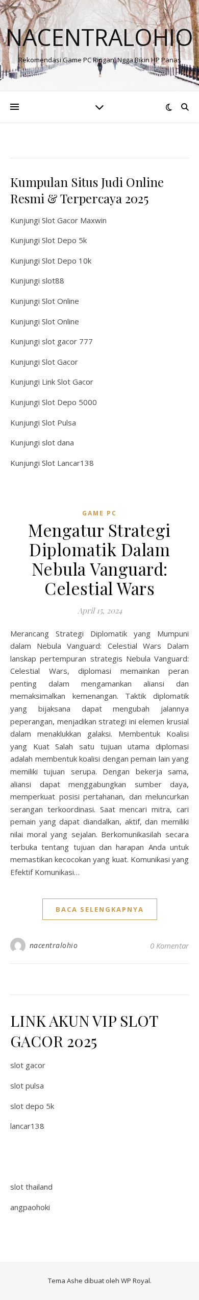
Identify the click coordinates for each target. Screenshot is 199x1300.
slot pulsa (27, 1085)
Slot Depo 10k (66, 260)
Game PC (99, 513)
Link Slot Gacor (67, 381)
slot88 (53, 280)
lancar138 (27, 1126)
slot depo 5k (32, 1106)
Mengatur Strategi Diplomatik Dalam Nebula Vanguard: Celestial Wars (99, 558)
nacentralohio (54, 945)
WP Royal (135, 1280)
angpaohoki (30, 1207)
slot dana (58, 442)
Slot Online (60, 301)
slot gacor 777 (67, 341)
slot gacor (27, 1065)
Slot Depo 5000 (69, 402)
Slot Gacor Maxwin (74, 220)
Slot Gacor (60, 362)
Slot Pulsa (59, 422)
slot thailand (31, 1186)
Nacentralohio (99, 37)
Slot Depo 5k (64, 240)
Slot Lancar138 (68, 463)
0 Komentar (169, 945)
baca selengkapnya (100, 909)
